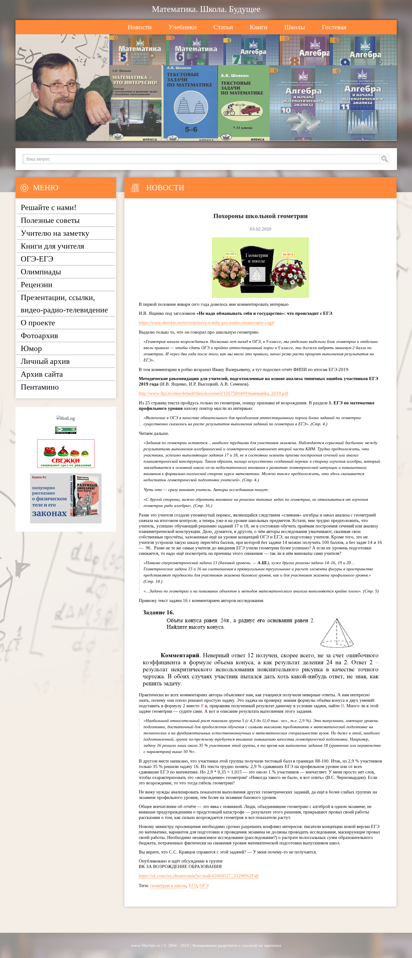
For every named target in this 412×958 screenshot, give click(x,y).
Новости (140, 27)
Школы (294, 27)
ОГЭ (204, 885)
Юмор (31, 348)
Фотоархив (39, 335)
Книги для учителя (52, 246)
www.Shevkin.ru (145, 945)
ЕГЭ (193, 885)
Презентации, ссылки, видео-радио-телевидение (64, 303)
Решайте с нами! (49, 207)
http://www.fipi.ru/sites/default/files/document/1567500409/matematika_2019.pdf (213, 393)
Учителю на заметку (55, 233)
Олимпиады (41, 271)
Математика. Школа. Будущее (206, 9)
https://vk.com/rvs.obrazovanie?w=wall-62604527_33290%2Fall (198, 875)
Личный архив (45, 361)
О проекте (38, 322)
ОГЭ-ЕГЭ (37, 259)
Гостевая (334, 27)
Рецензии (36, 284)
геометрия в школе (168, 885)
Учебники (182, 27)
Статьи (223, 27)
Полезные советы (50, 220)
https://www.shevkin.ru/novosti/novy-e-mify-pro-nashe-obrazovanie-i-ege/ (207, 322)
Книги (259, 27)
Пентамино (40, 387)
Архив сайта (42, 374)
